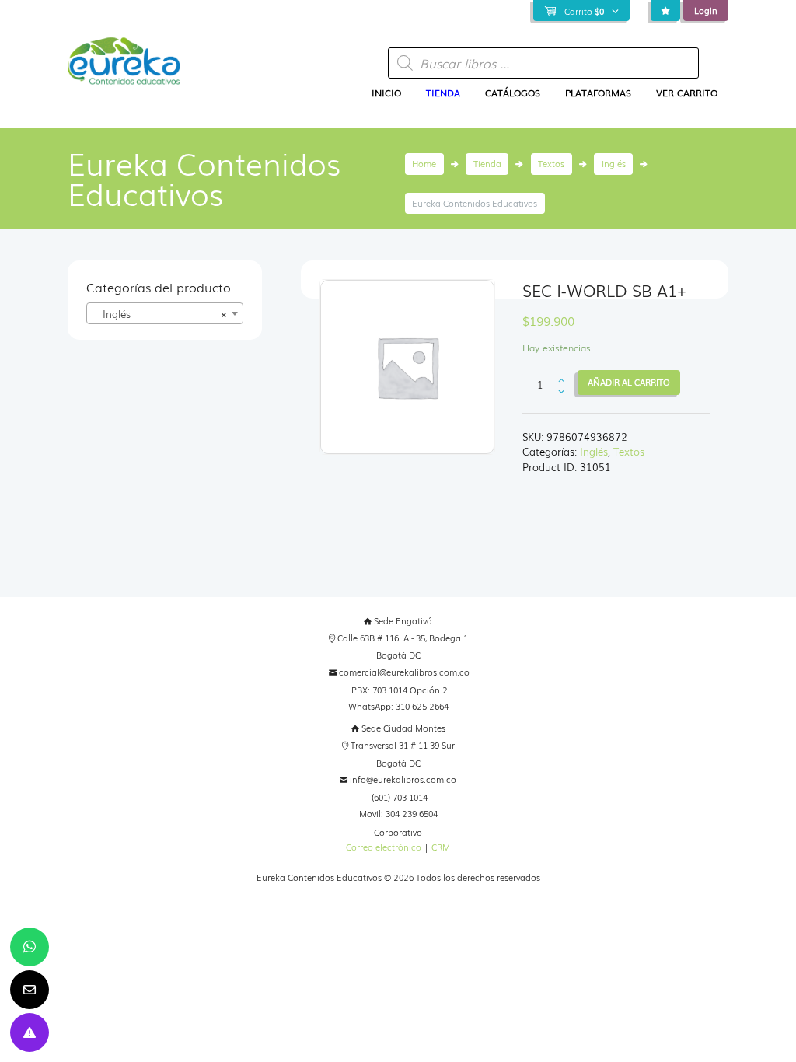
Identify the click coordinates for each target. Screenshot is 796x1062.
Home (424, 163)
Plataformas (598, 93)
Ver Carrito (686, 93)
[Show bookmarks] (665, 11)
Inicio (386, 93)
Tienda (443, 93)
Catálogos (512, 93)
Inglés (614, 163)
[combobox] (164, 313)
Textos (551, 163)
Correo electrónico (383, 846)
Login (705, 10)
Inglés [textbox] (159, 313)
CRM (440, 846)
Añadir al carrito (629, 382)
